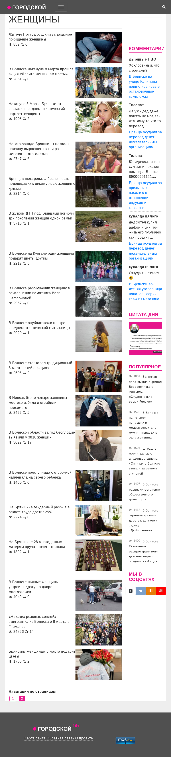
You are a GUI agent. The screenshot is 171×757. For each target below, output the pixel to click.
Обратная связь (60, 738)
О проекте (84, 738)
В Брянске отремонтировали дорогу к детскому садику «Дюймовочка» (143, 520)
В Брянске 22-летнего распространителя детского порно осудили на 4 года (143, 551)
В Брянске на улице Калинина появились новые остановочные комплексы (144, 86)
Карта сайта (34, 738)
